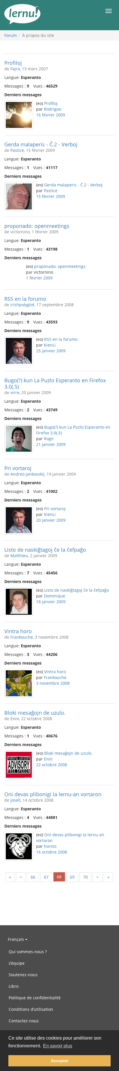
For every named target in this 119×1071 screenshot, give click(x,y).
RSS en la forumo (25, 298)
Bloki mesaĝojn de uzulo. (35, 712)
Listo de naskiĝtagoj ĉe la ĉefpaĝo (45, 549)
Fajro (15, 68)
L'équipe (17, 963)
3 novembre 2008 (53, 683)
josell (15, 800)
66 (33, 877)
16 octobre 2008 (51, 852)
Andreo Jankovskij (27, 474)
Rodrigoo (52, 109)
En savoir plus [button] (57, 1045)
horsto (50, 846)
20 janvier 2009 (51, 520)
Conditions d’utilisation (31, 1009)
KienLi (50, 345)
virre (14, 392)
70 (85, 877)
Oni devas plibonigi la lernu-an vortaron (52, 794)
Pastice (17, 150)
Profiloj (13, 62)
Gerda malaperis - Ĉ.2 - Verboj (40, 144)
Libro (13, 986)
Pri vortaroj (17, 468)
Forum (10, 35)
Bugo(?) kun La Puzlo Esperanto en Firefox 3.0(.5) (55, 383)
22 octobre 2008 (51, 764)
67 (46, 877)
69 (72, 877)
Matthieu (19, 555)
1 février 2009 (39, 278)
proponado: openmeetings (36, 225)
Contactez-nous (24, 1020)
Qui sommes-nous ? (28, 951)
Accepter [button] (59, 1060)
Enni (14, 718)
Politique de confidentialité (35, 997)
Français (16, 939)
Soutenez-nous (23, 974)
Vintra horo (18, 631)
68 (59, 876)
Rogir (49, 438)
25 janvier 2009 (51, 350)
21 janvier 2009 (51, 444)
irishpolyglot (22, 304)
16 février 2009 (50, 115)
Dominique (54, 596)
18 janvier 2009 (51, 601)
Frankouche (21, 637)
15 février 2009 (50, 196)
